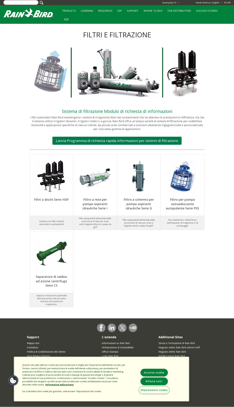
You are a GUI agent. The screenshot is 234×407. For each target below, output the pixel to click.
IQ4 (66, 19)
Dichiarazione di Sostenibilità (117, 347)
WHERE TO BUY (152, 12)
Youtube (133, 328)
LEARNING (85, 12)
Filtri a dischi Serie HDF (51, 199)
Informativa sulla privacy (59, 384)
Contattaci (32, 347)
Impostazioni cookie (154, 390)
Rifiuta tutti (154, 381)
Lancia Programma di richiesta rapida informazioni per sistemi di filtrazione (117, 140)
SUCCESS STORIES (206, 12)
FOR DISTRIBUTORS (179, 10)
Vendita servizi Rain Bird (171, 356)
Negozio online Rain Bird (172, 351)
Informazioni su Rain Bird (116, 343)
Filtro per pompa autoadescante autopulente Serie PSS (182, 203)
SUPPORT (132, 10)
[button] (13, 380)
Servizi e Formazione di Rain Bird (176, 343)
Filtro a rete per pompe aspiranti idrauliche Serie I (95, 203)
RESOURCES (104, 12)
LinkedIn (111, 327)
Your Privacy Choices (38, 356)
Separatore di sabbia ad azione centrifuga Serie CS (51, 281)
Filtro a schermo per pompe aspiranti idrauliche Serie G (139, 203)
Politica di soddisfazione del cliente (46, 351)
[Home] (31, 13)
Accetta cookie (154, 372)
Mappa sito (33, 343)
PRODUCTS (68, 12)
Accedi (227, 2)
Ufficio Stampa (110, 351)
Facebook (101, 328)
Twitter (122, 328)
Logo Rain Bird (110, 356)
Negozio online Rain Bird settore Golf (179, 347)
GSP (118, 12)
